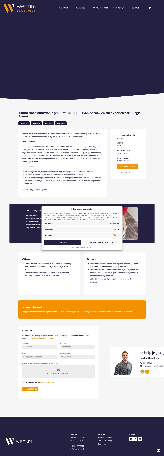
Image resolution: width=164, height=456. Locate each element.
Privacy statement (86, 247)
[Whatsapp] (147, 372)
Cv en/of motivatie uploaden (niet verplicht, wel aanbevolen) (40, 364)
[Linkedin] (140, 439)
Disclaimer (102, 444)
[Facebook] (131, 439)
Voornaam (25, 343)
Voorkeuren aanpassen (101, 242)
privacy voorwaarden (47, 382)
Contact (135, 8)
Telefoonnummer (65, 353)
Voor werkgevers (100, 8)
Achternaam (64, 343)
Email (24, 353)
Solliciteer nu (30, 389)
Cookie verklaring (105, 440)
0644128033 (36, 338)
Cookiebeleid (75, 247)
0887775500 (48, 338)
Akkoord (62, 242)
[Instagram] (135, 439)
